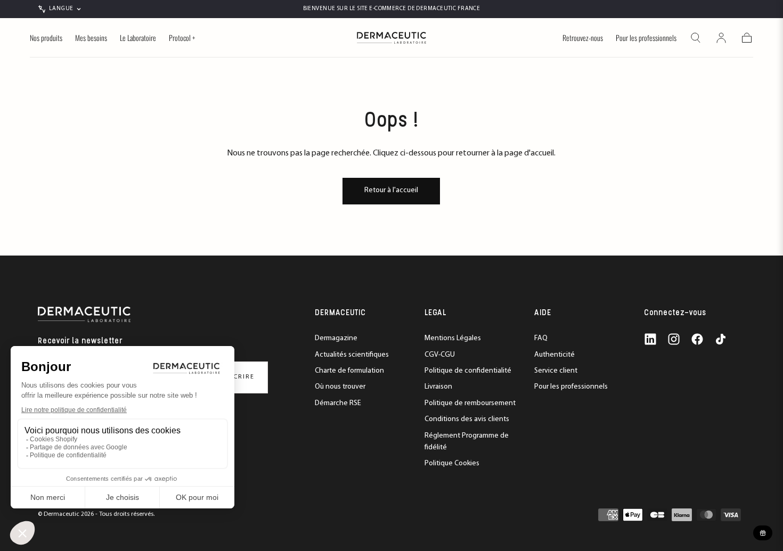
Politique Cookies (452, 463)
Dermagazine (336, 338)
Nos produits (46, 38)
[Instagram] (674, 339)
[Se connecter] (721, 37)
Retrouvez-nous (582, 38)
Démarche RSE (338, 403)
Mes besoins (91, 38)
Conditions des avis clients (467, 419)
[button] (695, 37)
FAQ (541, 338)
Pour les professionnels (646, 38)
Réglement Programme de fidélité (467, 441)
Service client (555, 371)
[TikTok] (720, 339)
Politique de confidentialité (468, 371)
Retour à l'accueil (391, 190)
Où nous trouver (340, 387)
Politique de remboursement (470, 403)
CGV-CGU (440, 355)
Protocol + (182, 38)
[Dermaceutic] (84, 314)
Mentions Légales (453, 338)
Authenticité (554, 355)
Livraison (438, 387)
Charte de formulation (349, 371)
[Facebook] (697, 339)
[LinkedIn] (650, 339)
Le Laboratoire (138, 38)
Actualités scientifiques (352, 355)
